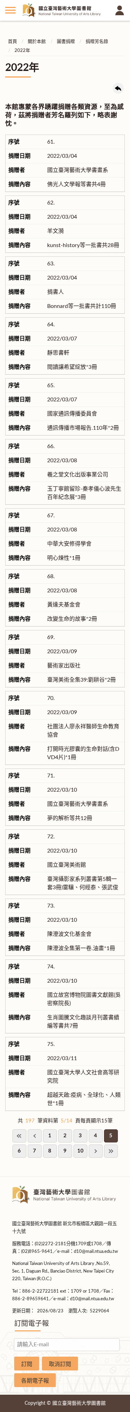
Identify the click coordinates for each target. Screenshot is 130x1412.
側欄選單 (10, 10)
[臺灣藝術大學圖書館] (65, 10)
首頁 (12, 41)
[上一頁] (35, 1135)
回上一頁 (118, 88)
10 (80, 1151)
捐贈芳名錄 (97, 41)
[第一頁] (19, 1135)
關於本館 (37, 41)
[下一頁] (96, 1151)
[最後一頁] (111, 1151)
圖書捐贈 (66, 41)
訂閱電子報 (31, 1323)
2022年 (22, 50)
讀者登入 (119, 10)
